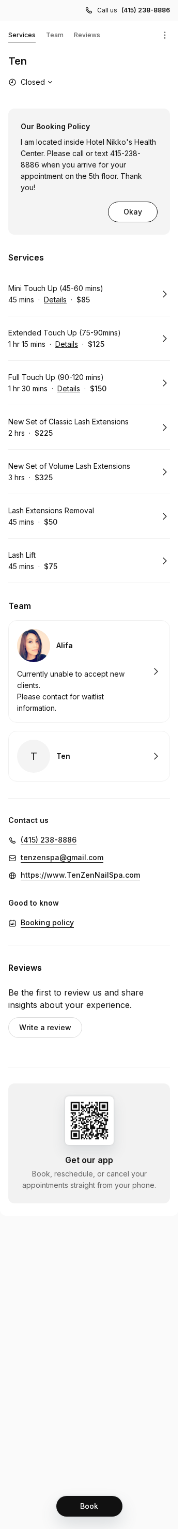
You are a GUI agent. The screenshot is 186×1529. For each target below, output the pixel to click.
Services (22, 35)
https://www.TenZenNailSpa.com (80, 874)
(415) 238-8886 (145, 10)
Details (55, 299)
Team (55, 35)
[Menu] (164, 35)
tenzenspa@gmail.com (62, 857)
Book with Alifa (89, 671)
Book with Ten (89, 756)
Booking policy (47, 922)
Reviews (87, 35)
